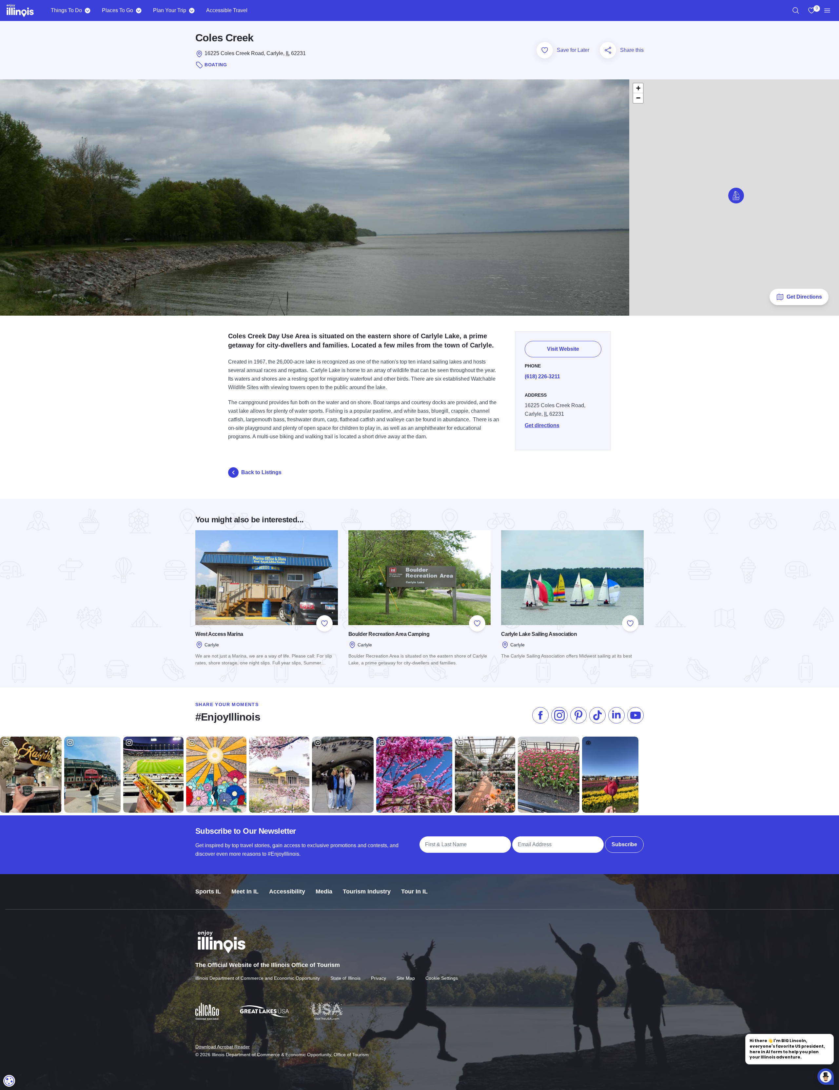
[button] (736, 195)
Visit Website (563, 349)
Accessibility (287, 891)
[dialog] (9, 1081)
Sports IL (208, 891)
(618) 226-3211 (542, 376)
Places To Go (117, 10)
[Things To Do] (87, 10)
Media (324, 891)
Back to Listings (261, 472)
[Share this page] (608, 50)
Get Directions (804, 297)
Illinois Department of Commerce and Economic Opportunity (257, 978)
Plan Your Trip (169, 10)
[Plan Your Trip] (191, 10)
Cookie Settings (441, 978)
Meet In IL (245, 891)
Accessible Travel (226, 10)
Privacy (378, 978)
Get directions (542, 425)
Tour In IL (414, 891)
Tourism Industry (367, 891)
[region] (795, 10)
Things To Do (66, 10)
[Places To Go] (138, 10)
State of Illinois (345, 978)
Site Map (406, 978)
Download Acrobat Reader (222, 1046)
